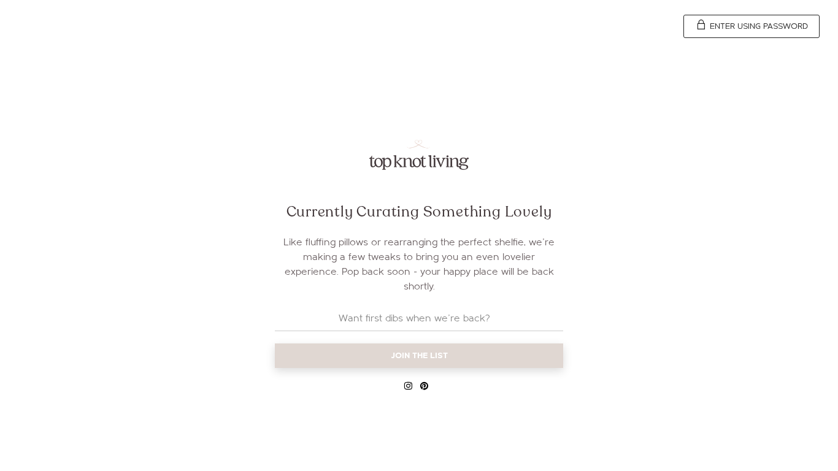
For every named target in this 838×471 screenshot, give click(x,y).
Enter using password (757, 26)
